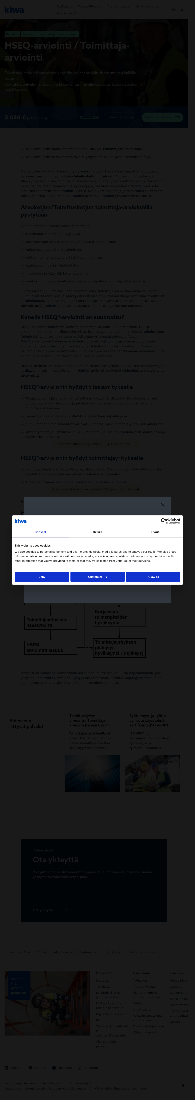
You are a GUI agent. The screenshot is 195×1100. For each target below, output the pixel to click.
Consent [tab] (40, 532)
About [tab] (154, 532)
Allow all (153, 576)
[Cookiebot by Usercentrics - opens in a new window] (163, 521)
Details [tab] (97, 532)
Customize (95, 576)
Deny (41, 576)
